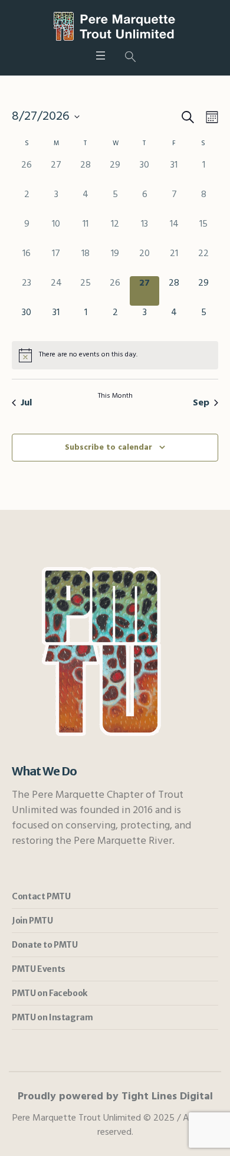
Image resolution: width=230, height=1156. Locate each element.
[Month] (209, 117)
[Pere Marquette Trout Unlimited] (115, 26)
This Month (115, 396)
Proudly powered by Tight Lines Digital (115, 1096)
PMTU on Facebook (49, 993)
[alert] (115, 355)
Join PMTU (32, 920)
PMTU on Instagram (52, 1017)
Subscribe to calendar (108, 447)
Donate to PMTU (44, 944)
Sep (201, 403)
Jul (26, 403)
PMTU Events (38, 969)
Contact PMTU (41, 896)
